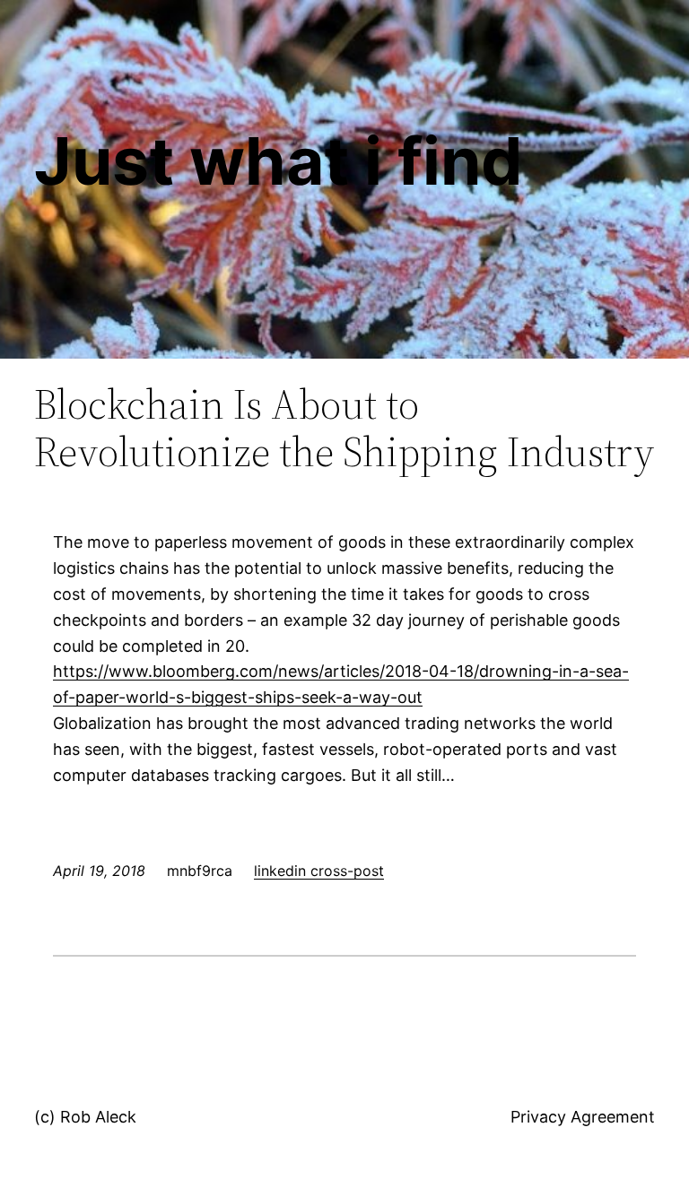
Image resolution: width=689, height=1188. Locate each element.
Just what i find (278, 161)
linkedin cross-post (319, 871)
